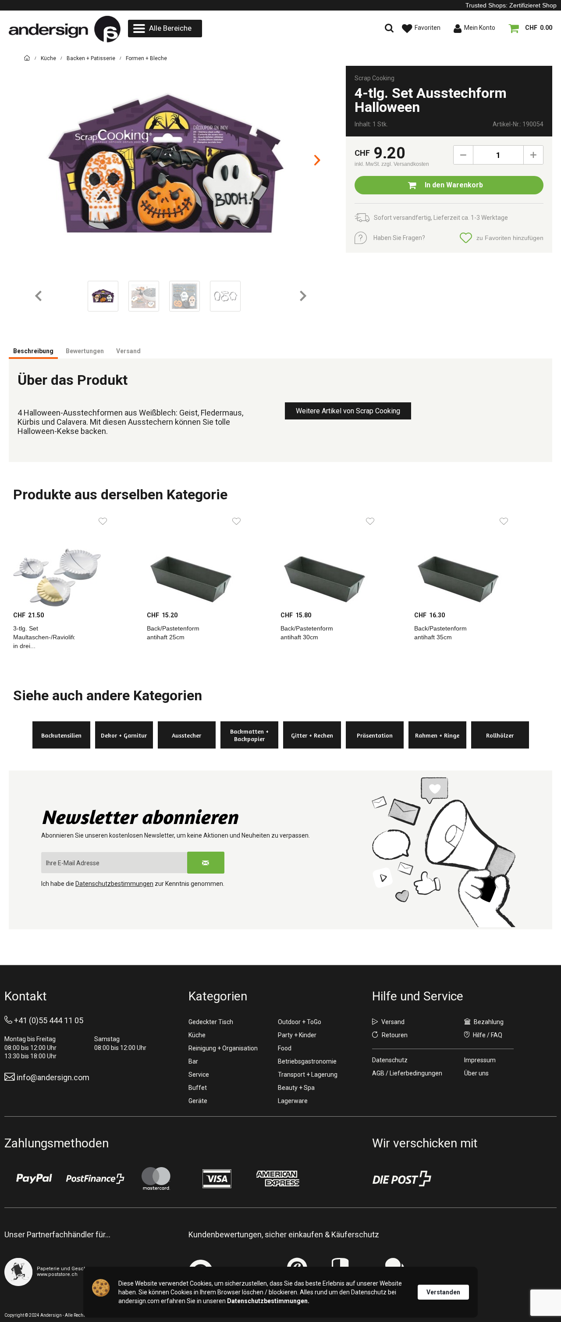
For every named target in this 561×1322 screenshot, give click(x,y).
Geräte (197, 1100)
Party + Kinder (297, 1035)
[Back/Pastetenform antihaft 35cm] (476, 559)
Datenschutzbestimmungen (114, 883)
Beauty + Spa (296, 1087)
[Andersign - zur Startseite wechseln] (65, 29)
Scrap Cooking (374, 78)
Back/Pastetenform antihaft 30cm (306, 633)
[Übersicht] (27, 59)
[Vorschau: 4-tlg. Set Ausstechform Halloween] (103, 296)
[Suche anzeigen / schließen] (313, 28)
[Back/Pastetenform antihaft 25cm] (209, 559)
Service (198, 1074)
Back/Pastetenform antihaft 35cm (440, 633)
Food (284, 1048)
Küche (197, 1035)
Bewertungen (85, 351)
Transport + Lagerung (307, 1074)
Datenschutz (390, 1060)
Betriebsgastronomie (307, 1061)
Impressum (480, 1060)
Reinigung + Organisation (223, 1048)
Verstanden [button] (443, 1292)
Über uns (476, 1073)
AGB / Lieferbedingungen (407, 1073)
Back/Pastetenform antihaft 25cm (173, 633)
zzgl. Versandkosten (405, 164)
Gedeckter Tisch (210, 1021)
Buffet (197, 1087)
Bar (193, 1061)
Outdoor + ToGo (299, 1021)
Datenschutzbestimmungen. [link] (268, 1300)
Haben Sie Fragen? (399, 237)
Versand (128, 351)
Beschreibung (33, 351)
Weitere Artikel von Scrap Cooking (348, 411)
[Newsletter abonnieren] (205, 863)
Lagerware (293, 1100)
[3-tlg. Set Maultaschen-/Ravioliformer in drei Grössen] (75, 559)
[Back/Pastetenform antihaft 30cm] (343, 559)
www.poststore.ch (57, 1274)
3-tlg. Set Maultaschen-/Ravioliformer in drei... (44, 637)
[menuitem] (165, 28)
